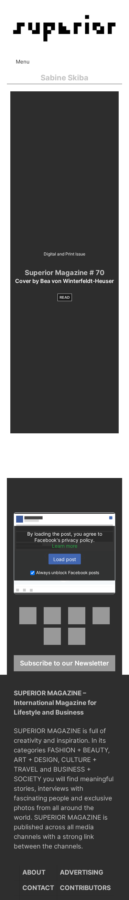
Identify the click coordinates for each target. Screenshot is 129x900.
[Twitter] (76, 615)
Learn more (64, 546)
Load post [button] (64, 559)
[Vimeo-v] (52, 636)
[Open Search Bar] (122, 58)
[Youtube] (101, 615)
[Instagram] (52, 615)
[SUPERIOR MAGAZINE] (64, 27)
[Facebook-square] (27, 615)
